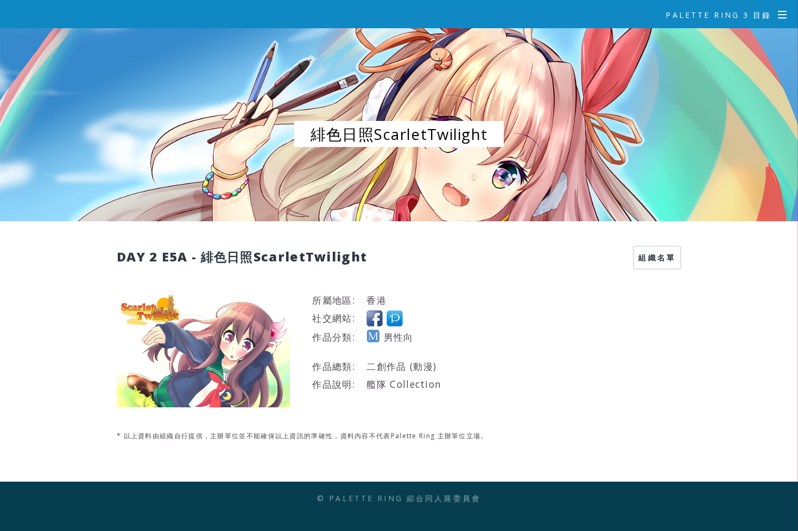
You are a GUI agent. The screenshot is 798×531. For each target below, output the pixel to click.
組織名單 (656, 257)
